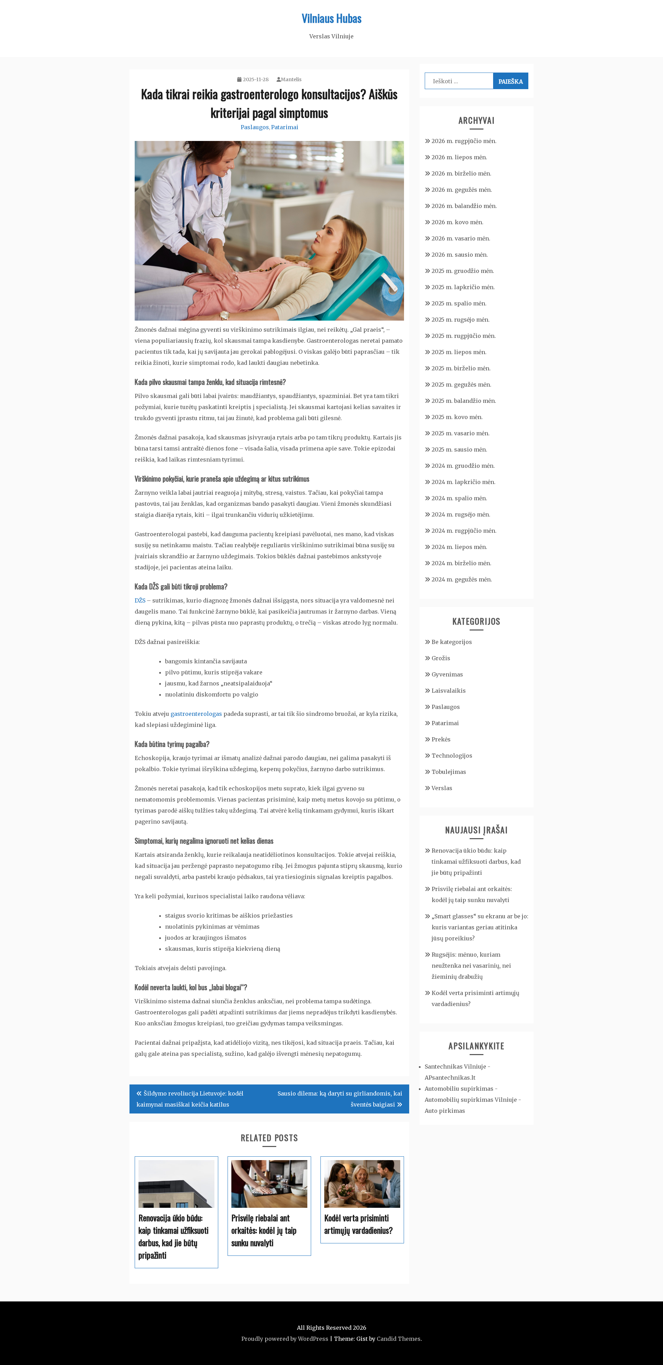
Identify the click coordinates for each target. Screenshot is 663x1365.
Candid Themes (399, 1338)
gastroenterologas (196, 713)
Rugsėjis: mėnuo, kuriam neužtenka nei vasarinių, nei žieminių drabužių (471, 965)
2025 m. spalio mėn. (459, 303)
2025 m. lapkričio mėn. (463, 287)
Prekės (441, 739)
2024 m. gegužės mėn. (462, 579)
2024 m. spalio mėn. (459, 498)
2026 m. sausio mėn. (460, 254)
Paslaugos (255, 127)
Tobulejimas (449, 771)
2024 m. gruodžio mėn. (463, 465)
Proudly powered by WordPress (284, 1338)
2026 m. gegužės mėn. (462, 189)
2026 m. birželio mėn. (461, 173)
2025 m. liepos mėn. (459, 352)
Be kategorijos (452, 641)
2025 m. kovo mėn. (457, 417)
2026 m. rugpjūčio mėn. (464, 141)
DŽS (140, 600)
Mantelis (291, 79)
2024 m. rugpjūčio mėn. (464, 530)
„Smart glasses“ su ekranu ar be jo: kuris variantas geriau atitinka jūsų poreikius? (480, 927)
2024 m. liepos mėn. (459, 546)
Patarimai (284, 127)
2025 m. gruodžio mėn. (463, 270)
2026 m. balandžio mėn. (464, 205)
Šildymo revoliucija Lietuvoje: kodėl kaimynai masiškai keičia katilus (189, 1099)
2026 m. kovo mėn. (457, 222)
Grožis (441, 658)
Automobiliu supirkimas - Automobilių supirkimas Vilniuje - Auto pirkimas (473, 1099)
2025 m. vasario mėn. (461, 433)
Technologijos (452, 755)
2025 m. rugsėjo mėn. (461, 319)
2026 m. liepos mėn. (459, 157)
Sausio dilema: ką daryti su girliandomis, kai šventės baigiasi (340, 1099)
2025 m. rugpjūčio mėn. (464, 335)
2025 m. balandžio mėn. (464, 400)
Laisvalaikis (449, 690)
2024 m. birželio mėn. (461, 563)
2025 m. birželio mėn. (461, 368)
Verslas (442, 788)
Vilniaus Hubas (332, 18)
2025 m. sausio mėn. (459, 449)
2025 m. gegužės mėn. (461, 384)
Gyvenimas (447, 674)
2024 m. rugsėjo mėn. (461, 514)
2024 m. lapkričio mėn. (464, 481)
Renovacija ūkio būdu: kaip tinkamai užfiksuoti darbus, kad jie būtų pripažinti (476, 861)
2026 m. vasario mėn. (461, 238)
